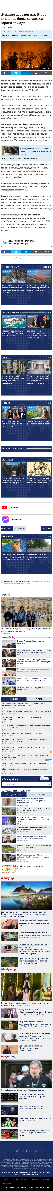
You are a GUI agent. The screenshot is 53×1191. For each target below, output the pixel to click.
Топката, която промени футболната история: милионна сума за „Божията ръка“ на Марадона (34, 662)
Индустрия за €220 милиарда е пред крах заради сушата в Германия (13, 379)
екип (48, 1187)
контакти (40, 1187)
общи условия (8, 1187)
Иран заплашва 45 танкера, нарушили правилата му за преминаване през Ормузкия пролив (23, 704)
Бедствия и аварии (19, 35)
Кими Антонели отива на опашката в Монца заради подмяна (32, 1096)
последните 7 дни (13, 795)
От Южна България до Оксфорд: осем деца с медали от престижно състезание (26, 629)
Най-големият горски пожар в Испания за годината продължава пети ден (13, 288)
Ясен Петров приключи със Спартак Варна (22, 1090)
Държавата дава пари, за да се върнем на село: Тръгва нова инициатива (33, 809)
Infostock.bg (6, 1183)
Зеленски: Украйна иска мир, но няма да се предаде (22, 733)
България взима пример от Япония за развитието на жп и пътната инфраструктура (25, 740)
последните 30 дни (39, 795)
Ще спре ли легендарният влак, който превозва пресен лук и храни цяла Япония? (34, 960)
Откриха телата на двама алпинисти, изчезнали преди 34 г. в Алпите (32, 828)
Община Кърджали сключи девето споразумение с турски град (25, 770)
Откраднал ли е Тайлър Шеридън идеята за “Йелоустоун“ (30, 1048)
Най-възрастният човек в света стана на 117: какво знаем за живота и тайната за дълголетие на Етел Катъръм (35, 1037)
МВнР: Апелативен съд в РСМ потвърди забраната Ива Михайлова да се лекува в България (33, 857)
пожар (13, 258)
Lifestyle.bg (24, 1179)
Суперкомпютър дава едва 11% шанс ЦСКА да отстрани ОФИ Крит (34, 1132)
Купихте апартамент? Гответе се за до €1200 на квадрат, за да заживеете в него (39, 379)
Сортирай (18, 529)
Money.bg (15, 1179)
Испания (6, 35)
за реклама (21, 1187)
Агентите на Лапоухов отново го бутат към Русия (35, 1119)
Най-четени (39, 699)
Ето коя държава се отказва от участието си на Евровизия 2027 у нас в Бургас (24, 1004)
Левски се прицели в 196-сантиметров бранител (31, 1107)
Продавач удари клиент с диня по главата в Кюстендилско (25, 763)
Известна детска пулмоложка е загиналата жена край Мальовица (34, 847)
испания (7, 258)
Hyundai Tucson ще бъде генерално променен (30, 642)
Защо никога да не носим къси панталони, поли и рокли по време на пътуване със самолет (34, 652)
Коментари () (6, 529)
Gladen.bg (45, 1179)
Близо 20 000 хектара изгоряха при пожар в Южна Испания (38, 287)
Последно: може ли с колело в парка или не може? (38, 557)
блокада (19, 258)
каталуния (26, 258)
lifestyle (8, 637)
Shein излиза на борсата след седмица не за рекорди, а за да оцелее (34, 922)
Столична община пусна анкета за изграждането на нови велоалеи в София (25, 756)
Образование (5, 633)
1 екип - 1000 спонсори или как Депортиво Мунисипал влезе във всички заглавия (34, 679)
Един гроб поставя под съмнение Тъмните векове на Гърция (13, 480)
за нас (31, 1187)
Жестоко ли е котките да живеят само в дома (38, 422)
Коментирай (46, 529)
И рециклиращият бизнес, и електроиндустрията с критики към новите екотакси (35, 935)
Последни (14, 699)
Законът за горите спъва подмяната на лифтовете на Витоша (26, 711)
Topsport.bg (35, 1179)
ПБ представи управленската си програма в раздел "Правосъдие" (36, 334)
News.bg (5, 1179)
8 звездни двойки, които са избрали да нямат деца (12, 423)
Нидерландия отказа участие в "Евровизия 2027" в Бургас (12, 333)
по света (34, 258)
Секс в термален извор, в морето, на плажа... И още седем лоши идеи (13, 557)
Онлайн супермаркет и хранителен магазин (31, 867)
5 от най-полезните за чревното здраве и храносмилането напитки (33, 670)
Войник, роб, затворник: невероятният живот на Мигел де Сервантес (39, 480)
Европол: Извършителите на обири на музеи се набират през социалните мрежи (26, 726)
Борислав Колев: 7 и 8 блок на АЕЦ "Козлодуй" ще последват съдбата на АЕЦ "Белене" (33, 819)
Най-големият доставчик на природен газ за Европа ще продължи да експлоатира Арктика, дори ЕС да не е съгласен (24, 914)
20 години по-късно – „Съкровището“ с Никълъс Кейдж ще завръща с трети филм (35, 1011)
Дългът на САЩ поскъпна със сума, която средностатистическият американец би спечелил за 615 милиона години (34, 949)
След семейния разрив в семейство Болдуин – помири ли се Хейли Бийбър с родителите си (35, 1025)
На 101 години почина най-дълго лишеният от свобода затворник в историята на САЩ (31, 801)
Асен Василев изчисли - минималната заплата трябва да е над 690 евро (32, 837)
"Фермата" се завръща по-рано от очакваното (30, 688)
